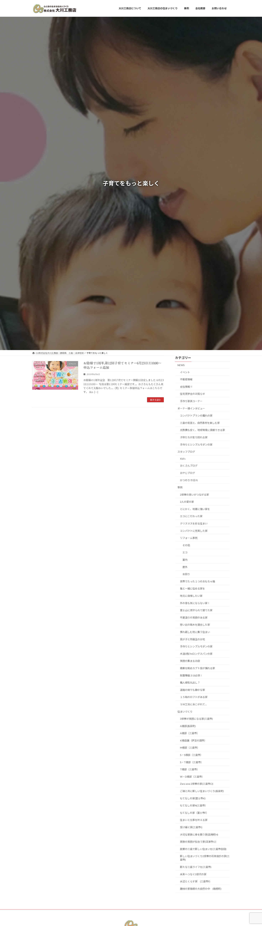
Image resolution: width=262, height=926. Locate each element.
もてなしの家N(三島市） (193, 805)
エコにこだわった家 (191, 516)
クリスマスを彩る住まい (193, 523)
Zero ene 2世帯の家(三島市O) (198, 783)
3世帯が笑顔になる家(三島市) (196, 718)
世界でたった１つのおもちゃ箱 (197, 581)
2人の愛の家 (187, 501)
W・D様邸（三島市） (192, 776)
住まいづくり (185, 711)
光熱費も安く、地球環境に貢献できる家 (202, 429)
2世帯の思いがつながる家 (194, 494)
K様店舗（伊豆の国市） (193, 740)
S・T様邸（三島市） (191, 762)
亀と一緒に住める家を (192, 588)
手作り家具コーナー (191, 401)
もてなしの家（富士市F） (194, 812)
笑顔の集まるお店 (190, 660)
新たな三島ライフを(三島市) (195, 866)
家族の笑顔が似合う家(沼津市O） (199, 841)
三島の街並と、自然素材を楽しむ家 (200, 422)
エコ (185, 552)
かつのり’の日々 (189, 480)
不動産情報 (186, 379)
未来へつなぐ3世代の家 (193, 874)
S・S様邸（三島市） (191, 754)
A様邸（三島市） (189, 733)
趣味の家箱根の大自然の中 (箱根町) (200, 888)
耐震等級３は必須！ (191, 675)
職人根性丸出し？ (190, 682)
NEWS (181, 365)
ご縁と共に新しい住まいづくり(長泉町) (202, 791)
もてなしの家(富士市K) (193, 798)
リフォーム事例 (188, 537)
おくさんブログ (188, 465)
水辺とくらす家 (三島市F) (195, 881)
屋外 (185, 566)
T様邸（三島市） (189, 769)
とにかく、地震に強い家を (195, 509)
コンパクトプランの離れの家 (196, 415)
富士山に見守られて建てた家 (196, 610)
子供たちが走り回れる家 (193, 437)
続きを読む (155, 400)
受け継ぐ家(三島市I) (191, 827)
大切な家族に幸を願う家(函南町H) (199, 834)
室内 (185, 559)
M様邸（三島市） (190, 747)
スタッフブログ (186, 451)
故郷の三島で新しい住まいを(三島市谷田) (203, 848)
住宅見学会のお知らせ (192, 393)
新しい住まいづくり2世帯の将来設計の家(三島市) (205, 858)
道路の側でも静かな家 (192, 689)
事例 (180, 487)
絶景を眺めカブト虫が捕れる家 (197, 668)
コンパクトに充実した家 (193, 530)
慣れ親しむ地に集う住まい (195, 631)
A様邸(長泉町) (188, 726)
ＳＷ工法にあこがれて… (193, 704)
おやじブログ (187, 472)
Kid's (183, 458)
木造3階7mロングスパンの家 (196, 653)
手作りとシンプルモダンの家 (196, 444)
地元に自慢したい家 (191, 595)
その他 (186, 545)
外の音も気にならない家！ (195, 602)
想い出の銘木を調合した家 (195, 624)
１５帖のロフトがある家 (193, 697)
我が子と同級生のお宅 (192, 639)
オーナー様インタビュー (191, 408)
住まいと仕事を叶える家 (193, 819)
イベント (185, 372)
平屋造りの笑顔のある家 (193, 617)
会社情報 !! (186, 386)
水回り (186, 574)
